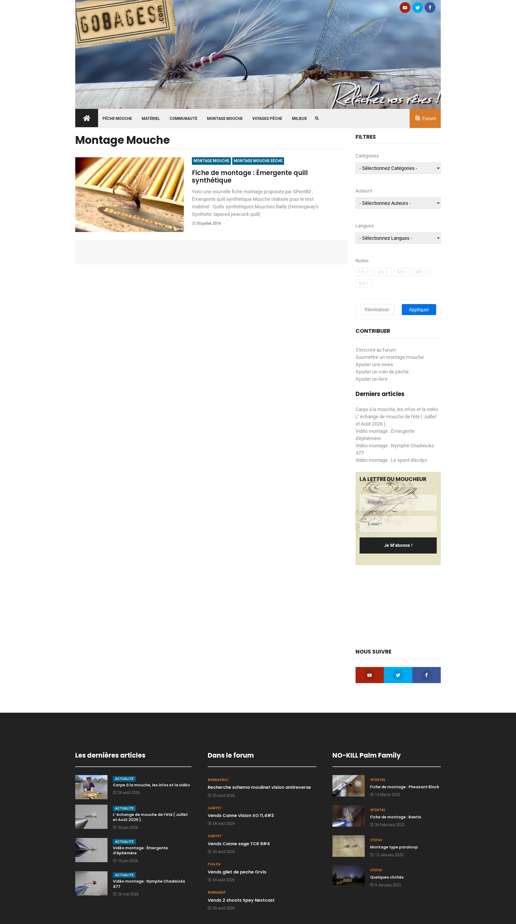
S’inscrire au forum (376, 350)
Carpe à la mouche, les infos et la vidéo (397, 409)
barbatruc (218, 780)
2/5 (381, 272)
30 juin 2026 (128, 827)
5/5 (362, 283)
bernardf (217, 892)
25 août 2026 (224, 795)
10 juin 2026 (128, 861)
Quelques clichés (387, 877)
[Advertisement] (398, 606)
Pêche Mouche (117, 118)
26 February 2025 (389, 825)
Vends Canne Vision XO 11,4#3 (241, 815)
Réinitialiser (377, 309)
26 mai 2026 (128, 894)
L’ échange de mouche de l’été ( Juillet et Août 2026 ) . (150, 817)
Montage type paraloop (394, 847)
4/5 (419, 272)
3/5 (400, 272)
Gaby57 (214, 808)
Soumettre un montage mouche (390, 357)
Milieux (299, 118)
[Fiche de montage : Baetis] (348, 815)
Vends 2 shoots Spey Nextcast (241, 900)
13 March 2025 (387, 795)
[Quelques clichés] (348, 876)
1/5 (362, 272)
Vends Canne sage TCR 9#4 (239, 844)
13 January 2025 (389, 855)
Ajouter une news (374, 364)
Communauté (183, 118)
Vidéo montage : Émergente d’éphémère (140, 850)
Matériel (151, 118)
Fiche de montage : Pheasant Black (404, 787)
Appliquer (419, 309)
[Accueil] (258, 54)
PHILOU (214, 864)
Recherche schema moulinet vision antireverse (259, 787)
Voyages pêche (267, 118)
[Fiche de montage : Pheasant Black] (348, 785)
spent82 (377, 780)
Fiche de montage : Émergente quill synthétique (250, 176)
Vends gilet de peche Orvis (237, 872)
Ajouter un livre (372, 379)
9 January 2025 (388, 885)
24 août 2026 (129, 792)
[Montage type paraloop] (348, 845)
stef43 (376, 840)
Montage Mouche (225, 118)
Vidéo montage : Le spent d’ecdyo (391, 460)
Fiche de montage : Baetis (395, 817)
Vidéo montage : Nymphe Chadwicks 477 (149, 884)
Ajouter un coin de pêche (382, 371)
